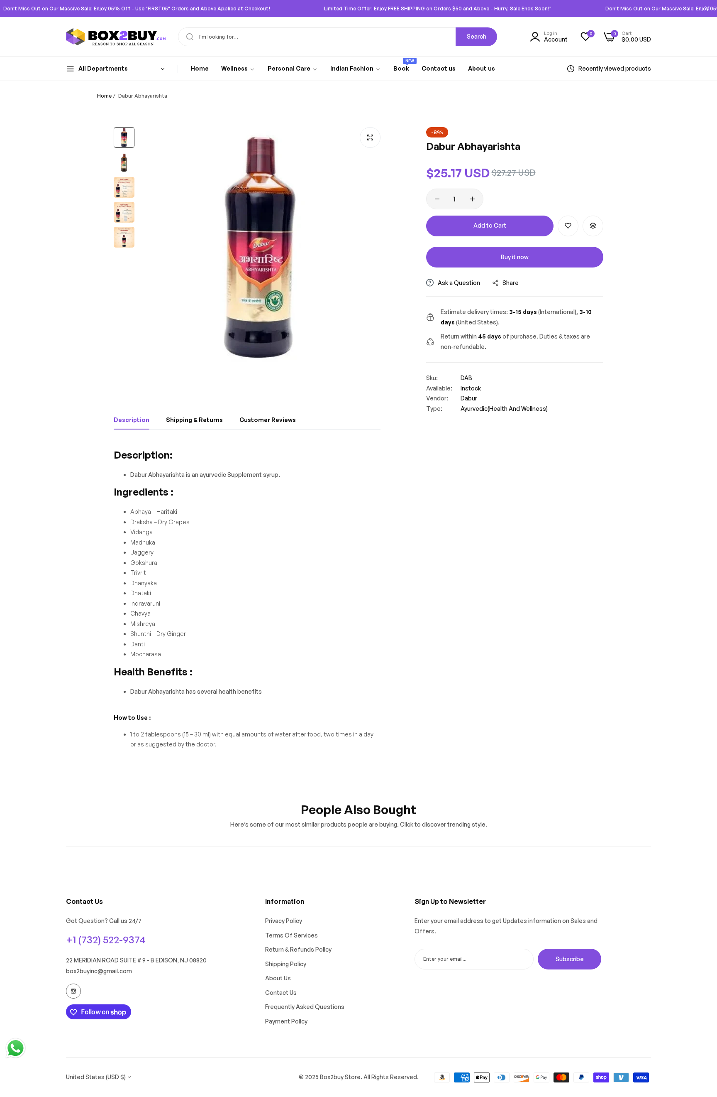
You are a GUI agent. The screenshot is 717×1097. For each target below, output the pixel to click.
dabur (469, 398)
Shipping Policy (285, 963)
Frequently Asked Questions (304, 1007)
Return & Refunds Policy (298, 949)
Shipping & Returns (194, 419)
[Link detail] (73, 991)
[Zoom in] (370, 137)
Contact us (281, 992)
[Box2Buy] (116, 37)
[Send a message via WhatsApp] (15, 1048)
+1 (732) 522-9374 (105, 939)
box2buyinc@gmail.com (99, 971)
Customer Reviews (267, 419)
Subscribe (570, 958)
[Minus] (437, 198)
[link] (238, 68)
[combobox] (337, 36)
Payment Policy (286, 1021)
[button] (568, 226)
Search (476, 36)
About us (278, 978)
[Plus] (472, 198)
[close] (707, 8)
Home (104, 96)
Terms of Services (291, 935)
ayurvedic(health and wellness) (504, 408)
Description (131, 419)
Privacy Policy (283, 921)
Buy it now (515, 256)
